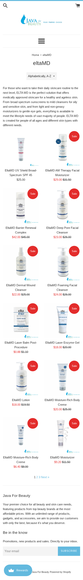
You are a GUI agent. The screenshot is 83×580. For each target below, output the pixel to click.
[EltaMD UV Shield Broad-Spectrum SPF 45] (21, 148)
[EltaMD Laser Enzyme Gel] (62, 320)
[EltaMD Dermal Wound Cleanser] (21, 263)
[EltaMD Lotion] (21, 378)
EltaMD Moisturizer (62, 457)
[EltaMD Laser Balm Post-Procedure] (21, 320)
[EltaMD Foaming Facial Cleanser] (62, 263)
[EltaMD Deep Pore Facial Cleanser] (62, 206)
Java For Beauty (40, 572)
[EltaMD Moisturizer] (62, 435)
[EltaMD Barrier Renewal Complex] (21, 206)
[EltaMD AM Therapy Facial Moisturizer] (62, 148)
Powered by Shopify (60, 572)
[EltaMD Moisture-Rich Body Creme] (62, 378)
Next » (45, 477)
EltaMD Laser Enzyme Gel (62, 342)
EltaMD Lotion (21, 400)
